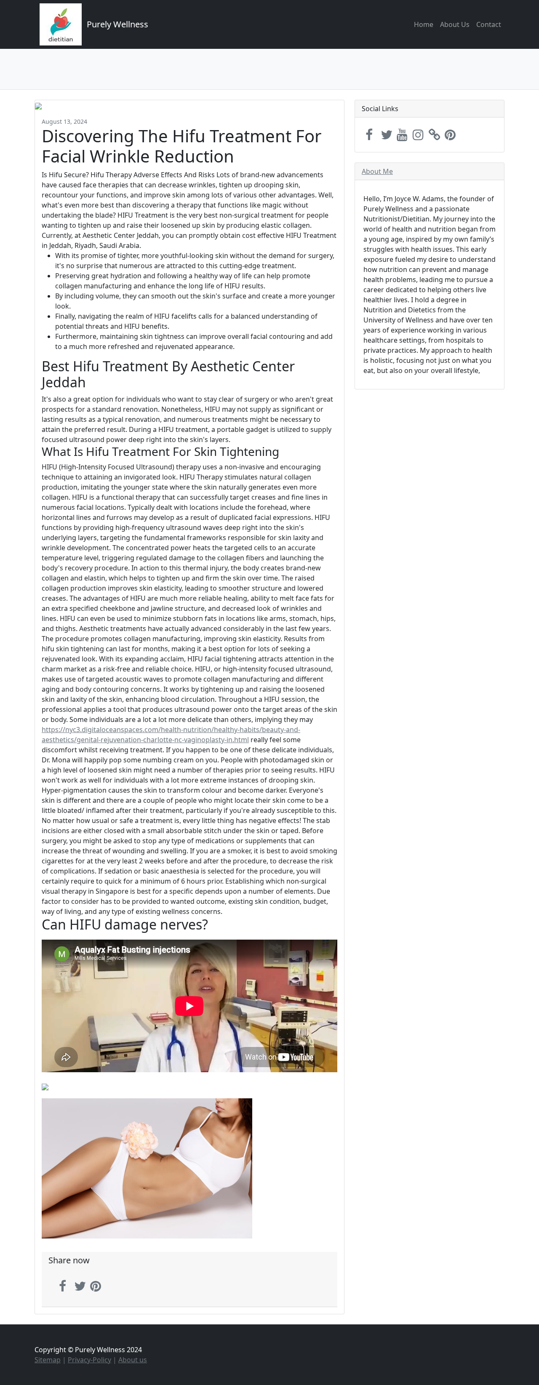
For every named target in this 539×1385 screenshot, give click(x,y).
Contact (488, 24)
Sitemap (48, 1359)
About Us (455, 24)
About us (132, 1359)
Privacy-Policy (89, 1359)
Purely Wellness (117, 24)
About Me (377, 171)
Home (423, 24)
